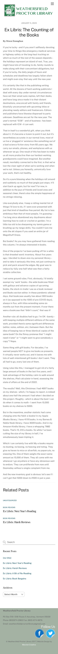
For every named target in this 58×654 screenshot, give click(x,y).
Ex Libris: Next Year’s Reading (19, 511)
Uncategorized (10, 500)
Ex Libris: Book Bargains (14, 578)
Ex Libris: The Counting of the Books (28, 32)
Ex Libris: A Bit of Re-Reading (17, 573)
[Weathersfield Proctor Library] (28, 16)
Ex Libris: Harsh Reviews (16, 522)
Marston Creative (29, 645)
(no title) (7, 558)
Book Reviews (9, 507)
